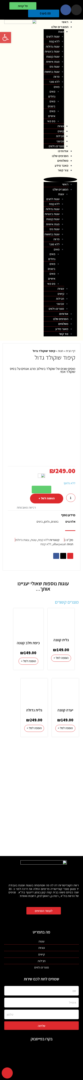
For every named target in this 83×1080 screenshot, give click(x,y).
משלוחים (62, 160)
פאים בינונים (51, 103)
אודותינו (63, 151)
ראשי (65, 22)
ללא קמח (43, 540)
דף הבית (70, 351)
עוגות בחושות (52, 72)
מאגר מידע (61, 165)
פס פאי (51, 121)
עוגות (61, 31)
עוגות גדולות (22, 540)
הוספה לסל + (47, 498)
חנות (60, 351)
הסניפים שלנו (60, 156)
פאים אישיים (51, 113)
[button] (22, 6)
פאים (57, 87)
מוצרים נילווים (56, 146)
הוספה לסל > (61, 658)
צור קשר (63, 170)
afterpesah (59, 544)
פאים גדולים (51, 94)
